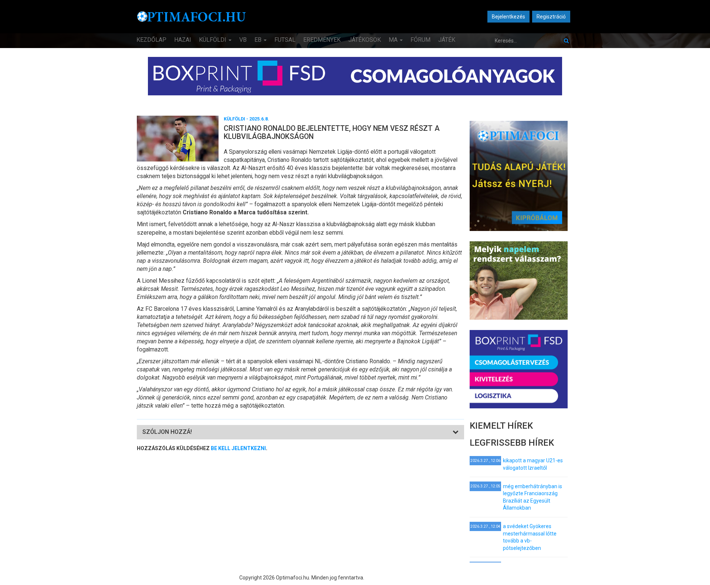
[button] (167, 431)
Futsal (284, 39)
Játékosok (364, 39)
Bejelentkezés (508, 17)
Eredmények (322, 39)
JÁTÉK (446, 39)
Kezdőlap (151, 39)
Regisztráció (551, 17)
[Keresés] (566, 41)
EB (258, 39)
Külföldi (213, 39)
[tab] (300, 432)
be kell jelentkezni (238, 448)
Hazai (182, 39)
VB (243, 39)
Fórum (420, 39)
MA (394, 39)
